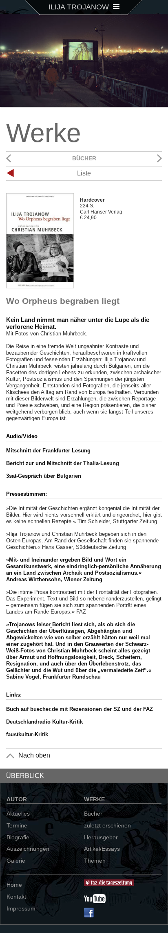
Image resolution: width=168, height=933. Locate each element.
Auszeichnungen (28, 848)
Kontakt (16, 896)
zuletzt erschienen (107, 825)
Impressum (21, 908)
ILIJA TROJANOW (80, 7)
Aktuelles (18, 813)
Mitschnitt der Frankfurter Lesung (48, 450)
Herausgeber (101, 837)
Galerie (16, 860)
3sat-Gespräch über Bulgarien (43, 476)
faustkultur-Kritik (27, 734)
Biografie (18, 837)
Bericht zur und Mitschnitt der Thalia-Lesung (62, 463)
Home (14, 884)
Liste (84, 173)
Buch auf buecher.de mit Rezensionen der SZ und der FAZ (79, 709)
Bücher (93, 813)
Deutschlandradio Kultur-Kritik (44, 722)
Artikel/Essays (102, 848)
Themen (95, 860)
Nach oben (34, 755)
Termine (17, 825)
